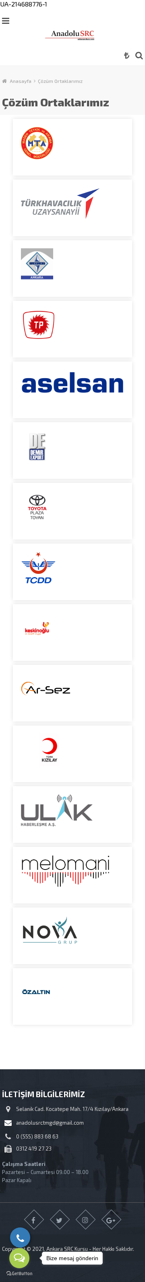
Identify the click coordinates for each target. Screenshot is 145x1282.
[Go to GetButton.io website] (19, 1273)
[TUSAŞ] (72, 208)
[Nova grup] (72, 936)
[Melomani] (72, 875)
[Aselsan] (72, 390)
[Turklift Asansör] (72, 268)
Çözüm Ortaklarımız (60, 81)
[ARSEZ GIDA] (72, 693)
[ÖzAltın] (72, 996)
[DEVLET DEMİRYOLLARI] (72, 572)
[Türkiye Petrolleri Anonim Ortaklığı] (72, 329)
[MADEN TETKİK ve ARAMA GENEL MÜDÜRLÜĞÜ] (72, 147)
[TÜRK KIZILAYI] (72, 754)
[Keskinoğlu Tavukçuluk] (72, 632)
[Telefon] (20, 1237)
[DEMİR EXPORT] (72, 450)
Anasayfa (20, 81)
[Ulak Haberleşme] (72, 814)
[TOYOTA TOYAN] (72, 511)
